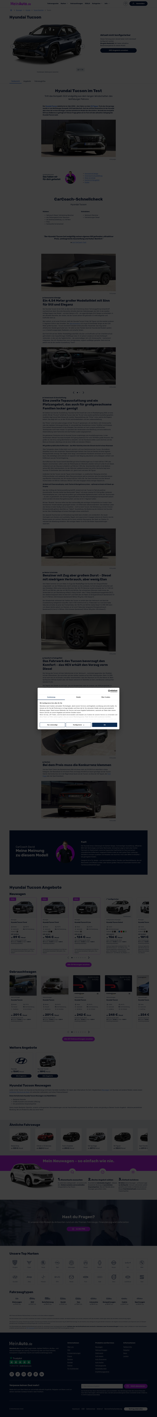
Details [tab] (78, 697)
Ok (105, 725)
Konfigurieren (77, 725)
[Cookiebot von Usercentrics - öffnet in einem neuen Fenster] (109, 691)
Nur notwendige (52, 725)
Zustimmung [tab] (51, 697)
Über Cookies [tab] (105, 697)
